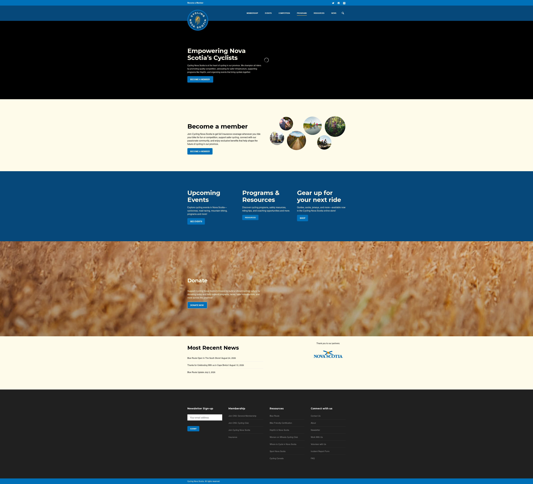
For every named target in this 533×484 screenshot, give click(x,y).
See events (196, 221)
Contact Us (315, 415)
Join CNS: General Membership (242, 415)
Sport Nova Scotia (278, 451)
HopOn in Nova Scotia (279, 430)
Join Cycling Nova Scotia (239, 430)
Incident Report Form (320, 451)
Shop (302, 218)
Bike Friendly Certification (281, 422)
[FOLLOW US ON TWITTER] (333, 2)
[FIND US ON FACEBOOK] (339, 2)
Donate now (197, 305)
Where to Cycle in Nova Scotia (283, 444)
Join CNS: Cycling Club (238, 422)
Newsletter (315, 430)
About (313, 422)
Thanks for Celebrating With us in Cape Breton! (208, 365)
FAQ (313, 458)
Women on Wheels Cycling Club (284, 437)
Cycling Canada (277, 458)
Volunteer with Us (318, 444)
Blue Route (274, 415)
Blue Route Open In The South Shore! (204, 358)
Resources (250, 217)
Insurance (232, 437)
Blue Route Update (195, 372)
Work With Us (317, 437)
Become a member (200, 79)
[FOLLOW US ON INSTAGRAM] (344, 2)
